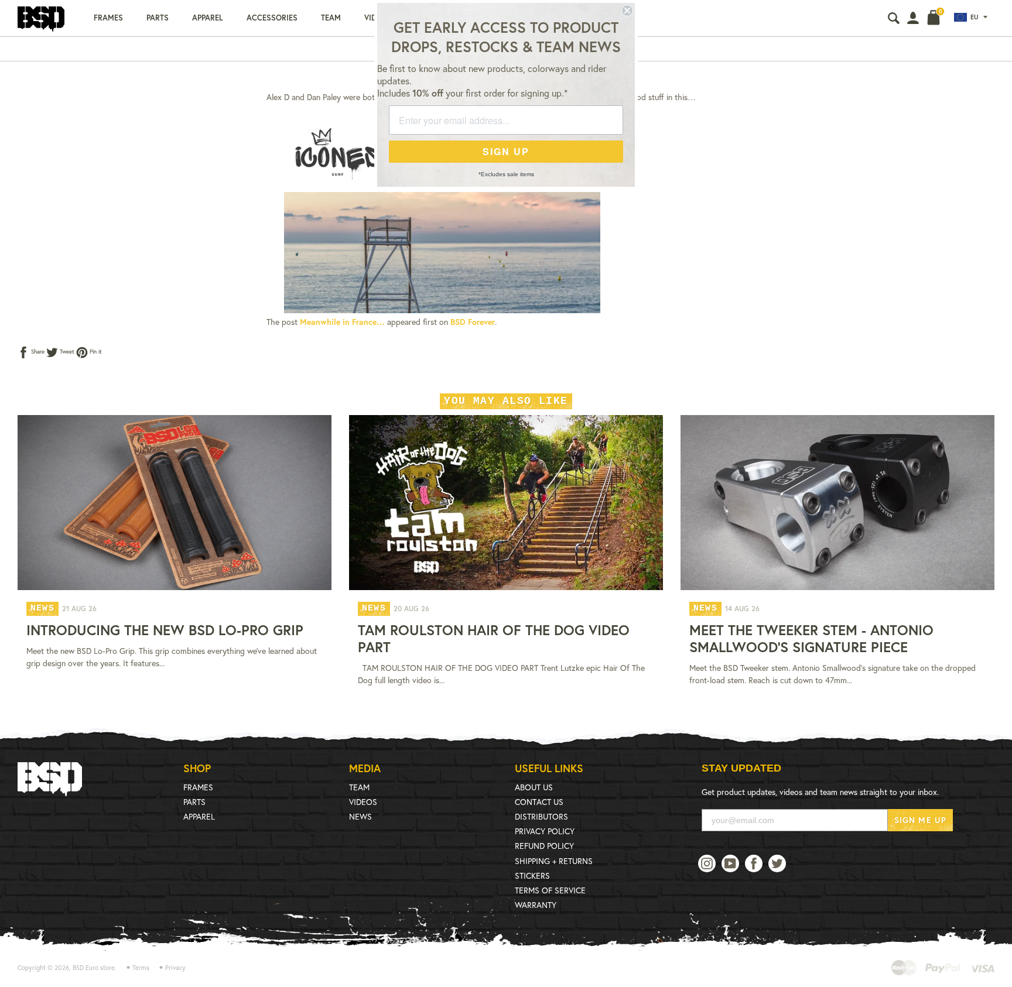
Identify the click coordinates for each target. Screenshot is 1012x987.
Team (331, 18)
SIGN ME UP (920, 819)
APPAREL (199, 816)
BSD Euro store (94, 968)
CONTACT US (539, 801)
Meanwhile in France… (342, 321)
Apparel (207, 18)
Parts (157, 18)
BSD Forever (472, 321)
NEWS (360, 816)
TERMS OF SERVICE (550, 890)
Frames (108, 18)
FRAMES (198, 787)
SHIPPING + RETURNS (554, 860)
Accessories (272, 18)
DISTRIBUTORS (541, 816)
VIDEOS (363, 801)
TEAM (359, 787)
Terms (140, 968)
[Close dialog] (627, 10)
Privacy (175, 968)
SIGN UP (506, 151)
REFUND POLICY (544, 845)
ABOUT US (534, 787)
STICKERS (532, 875)
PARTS (194, 801)
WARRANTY (535, 904)
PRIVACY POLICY (545, 831)
